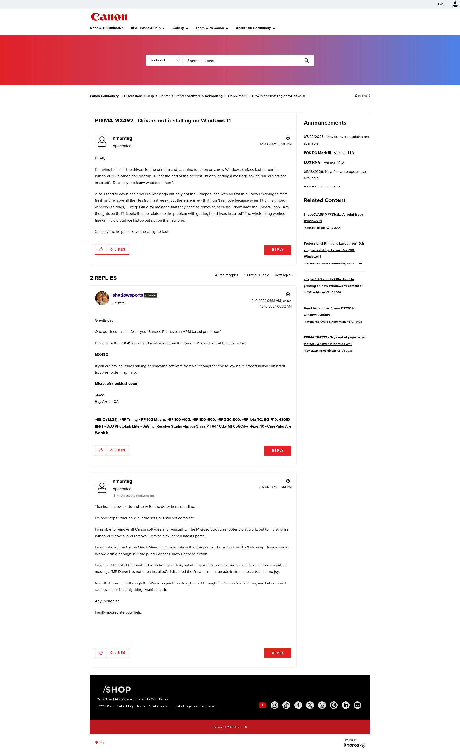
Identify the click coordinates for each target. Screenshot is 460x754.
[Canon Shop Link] (114, 689)
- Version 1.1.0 (329, 152)
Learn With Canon (210, 27)
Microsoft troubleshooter (116, 383)
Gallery (178, 27)
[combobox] (248, 60)
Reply (278, 249)
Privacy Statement (124, 699)
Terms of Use (105, 699)
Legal (140, 699)
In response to (136, 495)
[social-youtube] (262, 705)
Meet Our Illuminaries (107, 27)
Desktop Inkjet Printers (322, 350)
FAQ (441, 4)
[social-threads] (322, 705)
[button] (101, 249)
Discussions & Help (146, 27)
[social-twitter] (310, 705)
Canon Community (109, 17)
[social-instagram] (274, 705)
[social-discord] (357, 705)
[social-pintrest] (334, 705)
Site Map (151, 699)
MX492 (101, 354)
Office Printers (316, 228)
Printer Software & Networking (199, 95)
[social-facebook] (298, 705)
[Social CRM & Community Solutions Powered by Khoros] (354, 743)
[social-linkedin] (346, 705)
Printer (164, 95)
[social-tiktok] (286, 705)
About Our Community (253, 27)
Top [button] (102, 742)
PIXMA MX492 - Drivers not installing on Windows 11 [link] (266, 95)
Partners (164, 699)
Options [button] (361, 95)
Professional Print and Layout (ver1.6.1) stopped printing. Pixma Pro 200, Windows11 (334, 250)
